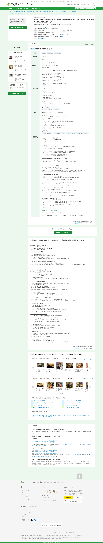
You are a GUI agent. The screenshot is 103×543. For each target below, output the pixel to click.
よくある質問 (28, 512)
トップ (10, 11)
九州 (48, 482)
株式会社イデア (41, 38)
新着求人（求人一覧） (25, 490)
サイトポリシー (24, 531)
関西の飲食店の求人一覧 (20, 11)
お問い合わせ (23, 514)
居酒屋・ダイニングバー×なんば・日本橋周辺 (45, 441)
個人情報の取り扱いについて (33, 531)
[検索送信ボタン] (94, 8)
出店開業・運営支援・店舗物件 (37, 535)
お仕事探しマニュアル (46, 495)
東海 (45, 482)
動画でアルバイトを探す (26, 499)
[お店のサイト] (42, 27)
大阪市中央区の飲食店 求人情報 (49, 415)
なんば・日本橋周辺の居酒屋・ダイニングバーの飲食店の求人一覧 (67, 11)
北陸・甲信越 (60, 482)
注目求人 (26, 8)
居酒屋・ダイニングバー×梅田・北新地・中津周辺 (46, 440)
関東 (38, 482)
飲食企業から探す (24, 496)
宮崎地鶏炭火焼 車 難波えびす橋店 (15, 13)
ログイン (78, 497)
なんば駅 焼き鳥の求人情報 (46, 416)
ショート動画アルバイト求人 (53, 538)
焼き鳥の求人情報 (77, 415)
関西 (14, 11)
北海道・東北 (53, 482)
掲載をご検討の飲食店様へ (52, 525)
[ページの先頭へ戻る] (79, 476)
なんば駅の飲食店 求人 (36, 415)
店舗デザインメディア (30, 538)
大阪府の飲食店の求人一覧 (32, 11)
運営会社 (22, 516)
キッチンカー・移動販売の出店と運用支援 (61, 537)
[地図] (61, 36)
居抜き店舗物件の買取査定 (42, 537)
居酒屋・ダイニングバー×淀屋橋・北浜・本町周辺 (46, 443)
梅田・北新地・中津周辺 (70, 444)
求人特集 (19, 8)
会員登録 (68, 497)
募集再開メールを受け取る (18, 27)
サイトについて (24, 509)
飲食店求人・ (68, 535)
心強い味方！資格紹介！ (47, 497)
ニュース (22, 512)
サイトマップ (42, 531)
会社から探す (36, 8)
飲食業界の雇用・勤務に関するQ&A (49, 500)
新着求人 (11, 8)
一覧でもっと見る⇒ (88, 359)
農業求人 (40, 538)
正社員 (24, 13)
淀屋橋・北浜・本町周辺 (40, 445)
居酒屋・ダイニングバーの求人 (64, 415)
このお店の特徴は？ (33, 43)
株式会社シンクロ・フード (60, 532)
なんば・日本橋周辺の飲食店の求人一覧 (45, 11)
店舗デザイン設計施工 (54, 535)
